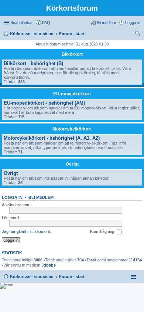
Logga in (12, 197)
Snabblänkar (21, 22)
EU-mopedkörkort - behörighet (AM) (44, 103)
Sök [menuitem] (138, 34)
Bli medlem (41, 197)
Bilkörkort (72, 54)
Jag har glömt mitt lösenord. (26, 231)
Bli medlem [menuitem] (106, 22)
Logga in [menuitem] (132, 22)
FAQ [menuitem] (46, 22)
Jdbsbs (48, 265)
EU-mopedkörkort (72, 93)
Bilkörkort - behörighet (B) (33, 63)
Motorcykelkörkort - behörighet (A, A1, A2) (52, 138)
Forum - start (72, 276)
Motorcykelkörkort (72, 129)
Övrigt (72, 164)
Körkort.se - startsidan (32, 276)
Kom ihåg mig (102, 231)
